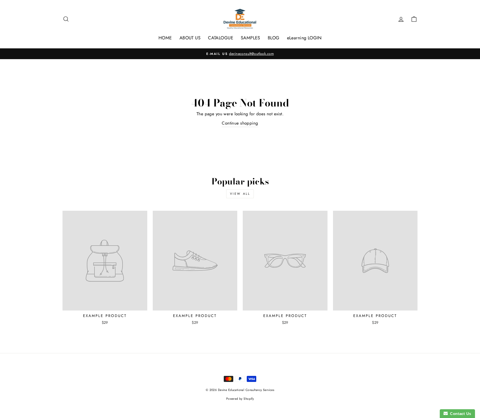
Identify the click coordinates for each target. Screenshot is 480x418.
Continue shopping (240, 123)
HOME (165, 38)
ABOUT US (190, 38)
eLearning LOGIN (304, 38)
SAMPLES (250, 38)
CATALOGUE (220, 38)
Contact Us (459, 413)
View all (240, 193)
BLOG (274, 38)
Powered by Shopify (240, 398)
